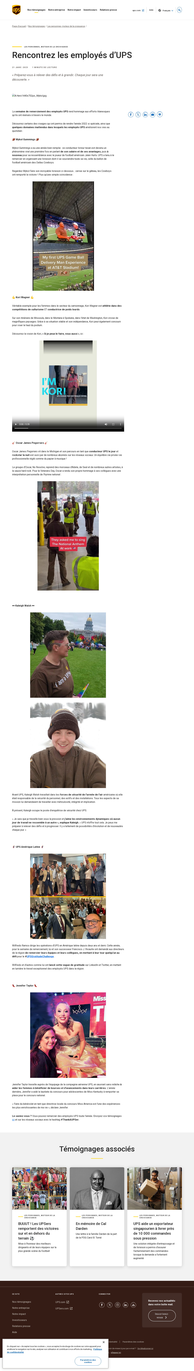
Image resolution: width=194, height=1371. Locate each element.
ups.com (139, 10)
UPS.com (62, 1302)
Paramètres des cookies (133, 1342)
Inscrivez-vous (162, 1316)
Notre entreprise (56, 10)
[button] (179, 10)
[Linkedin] (125, 1306)
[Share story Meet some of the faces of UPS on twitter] (138, 114)
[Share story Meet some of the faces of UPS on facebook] (131, 114)
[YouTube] (133, 1306)
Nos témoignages (36, 10)
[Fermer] (103, 1342)
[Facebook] (102, 1306)
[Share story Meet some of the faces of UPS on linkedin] (145, 114)
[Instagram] (118, 1306)
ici (13, 1119)
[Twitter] (110, 1306)
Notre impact (74, 10)
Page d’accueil (19, 26)
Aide (152, 11)
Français (166, 10)
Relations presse (108, 10)
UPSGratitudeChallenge (40, 956)
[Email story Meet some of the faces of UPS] (153, 114)
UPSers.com (63, 1308)
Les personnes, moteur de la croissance (66, 26)
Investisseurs (90, 10)
